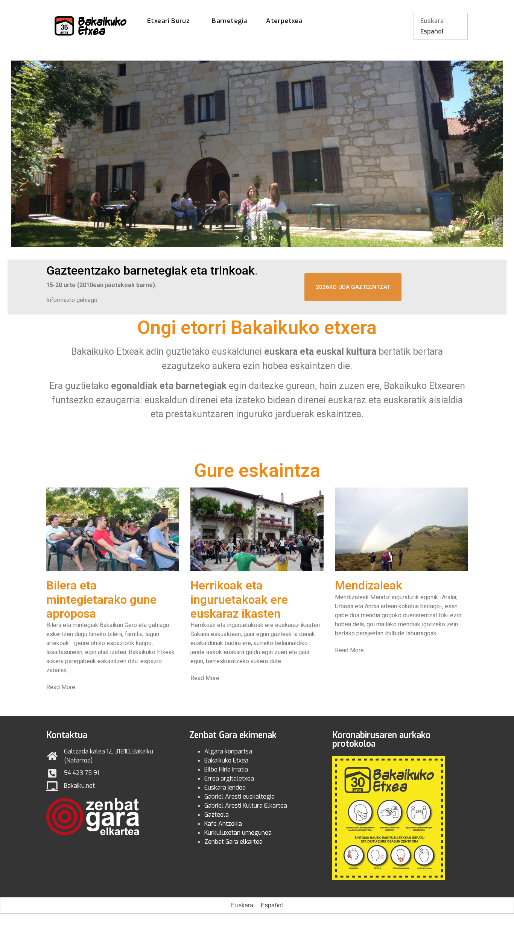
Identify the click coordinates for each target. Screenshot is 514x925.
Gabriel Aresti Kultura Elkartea (245, 806)
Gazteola (216, 815)
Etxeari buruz (168, 21)
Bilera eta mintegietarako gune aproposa (101, 599)
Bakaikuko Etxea (226, 760)
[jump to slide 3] (263, 237)
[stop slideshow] (270, 237)
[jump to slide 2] (254, 237)
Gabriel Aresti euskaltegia (239, 796)
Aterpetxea (284, 21)
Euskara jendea (225, 787)
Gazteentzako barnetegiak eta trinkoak (150, 270)
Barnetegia (230, 21)
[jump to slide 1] (246, 237)
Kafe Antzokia (223, 824)
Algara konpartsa (228, 751)
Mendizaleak (368, 585)
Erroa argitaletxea (229, 778)
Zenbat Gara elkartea (233, 842)
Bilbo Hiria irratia (226, 769)
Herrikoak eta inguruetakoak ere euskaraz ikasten (239, 599)
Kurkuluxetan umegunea (238, 833)
